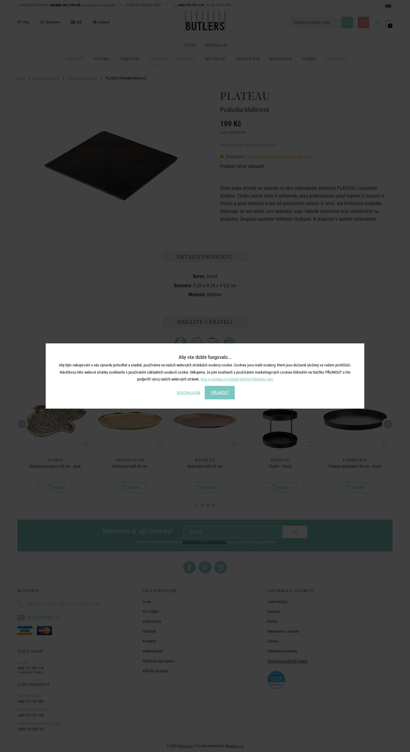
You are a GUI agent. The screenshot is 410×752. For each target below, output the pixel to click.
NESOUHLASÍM (188, 392)
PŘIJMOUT (220, 392)
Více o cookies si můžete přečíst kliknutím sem (236, 379)
